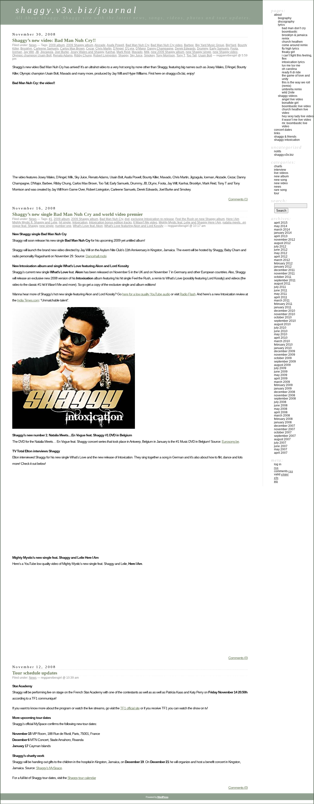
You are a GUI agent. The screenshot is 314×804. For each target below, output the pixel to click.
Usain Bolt (205, 55)
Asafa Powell (115, 45)
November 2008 (284, 395)
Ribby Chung (83, 55)
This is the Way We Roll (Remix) (296, 84)
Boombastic (289, 31)
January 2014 (283, 232)
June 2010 (281, 331)
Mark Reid (123, 52)
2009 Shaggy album (79, 45)
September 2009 (285, 361)
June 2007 (281, 446)
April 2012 (281, 256)
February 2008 (283, 419)
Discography (286, 21)
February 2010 (283, 344)
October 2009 (283, 358)
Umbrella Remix (292, 89)
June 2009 (281, 371)
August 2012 (282, 243)
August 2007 (282, 439)
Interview (280, 169)
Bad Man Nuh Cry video (167, 45)
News (33, 45)
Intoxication (80, 222)
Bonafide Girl (290, 102)
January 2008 (283, 422)
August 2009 (282, 365)
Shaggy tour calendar (81, 778)
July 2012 (280, 246)
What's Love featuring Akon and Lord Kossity (133, 226)
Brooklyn (26, 48)
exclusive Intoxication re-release (152, 219)
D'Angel (118, 48)
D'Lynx (129, 48)
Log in (277, 464)
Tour (276, 193)
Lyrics (281, 24)
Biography (284, 18)
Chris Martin (103, 48)
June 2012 (281, 249)
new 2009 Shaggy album (167, 52)
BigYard (231, 45)
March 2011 (282, 300)
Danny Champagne (160, 48)
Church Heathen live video (295, 111)
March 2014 (282, 229)
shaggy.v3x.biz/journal (76, 10)
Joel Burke (62, 52)
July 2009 (280, 368)
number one (63, 226)
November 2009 (284, 354)
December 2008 (284, 392)
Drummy (202, 48)
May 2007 (280, 449)
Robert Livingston (105, 55)
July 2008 (280, 402)
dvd (127, 219)
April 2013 (281, 236)
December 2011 (284, 270)
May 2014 (280, 226)
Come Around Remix (295, 45)
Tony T (180, 55)
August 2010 (282, 324)
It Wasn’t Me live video (296, 119)
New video (281, 183)
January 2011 (282, 307)
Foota (234, 48)
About (278, 14)
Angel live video (292, 99)
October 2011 (282, 277)
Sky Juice (136, 55)
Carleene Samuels (46, 48)
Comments (283, 471)
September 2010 (285, 321)
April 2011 (280, 297)
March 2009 (282, 382)
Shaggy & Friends (285, 136)
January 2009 (283, 388)
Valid (281, 474)
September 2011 (285, 280)
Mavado (137, 52)
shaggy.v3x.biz (284, 154)
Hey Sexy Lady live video (298, 116)
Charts (278, 166)
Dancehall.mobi (96, 256)
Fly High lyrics (290, 48)
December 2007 (284, 426)
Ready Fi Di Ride (291, 72)
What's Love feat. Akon (88, 226)
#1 (50, 219)
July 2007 (280, 442)
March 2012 (282, 260)
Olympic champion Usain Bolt (32, 55)
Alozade (99, 45)
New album (281, 176)
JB (37, 52)
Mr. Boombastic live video (294, 124)
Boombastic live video (296, 106)
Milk (146, 52)
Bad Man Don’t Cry (294, 28)
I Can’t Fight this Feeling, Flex (297, 57)
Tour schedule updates (34, 672)
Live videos (281, 173)
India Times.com (28, 300)
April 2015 (281, 222)
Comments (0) (238, 658)
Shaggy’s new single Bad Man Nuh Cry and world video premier (77, 214)
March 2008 (282, 415)
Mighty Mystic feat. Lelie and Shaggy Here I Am (190, 222)
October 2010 (283, 317)
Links (277, 133)
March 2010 (282, 341)
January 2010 (283, 348)
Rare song (280, 190)
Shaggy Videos (287, 96)
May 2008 (280, 409)
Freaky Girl (288, 52)
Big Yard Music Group (209, 45)
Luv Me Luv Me (291, 65)
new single (46, 226)
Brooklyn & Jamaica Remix (294, 36)
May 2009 (280, 375)
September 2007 (285, 436)
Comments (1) (238, 199)
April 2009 (281, 378)
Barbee (189, 45)
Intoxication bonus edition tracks (110, 222)
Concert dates (283, 129)
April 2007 (281, 452)
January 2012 (283, 266)
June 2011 (280, 290)
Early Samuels (219, 48)
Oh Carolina (289, 69)
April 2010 (281, 337)
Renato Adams (63, 55)
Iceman (17, 52)
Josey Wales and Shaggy (87, 52)
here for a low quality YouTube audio (146, 294)
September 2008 (285, 398)
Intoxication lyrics (293, 62)
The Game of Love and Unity (296, 77)
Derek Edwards (185, 48)
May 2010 (280, 334)
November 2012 (284, 239)
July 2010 (280, 327)
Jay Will (29, 52)
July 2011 (280, 287)
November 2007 (284, 429)
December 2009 (284, 351)
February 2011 (283, 304)
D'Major (141, 48)
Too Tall (191, 55)
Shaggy (123, 55)
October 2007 (283, 432)
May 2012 (280, 253)
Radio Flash (188, 294)
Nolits (277, 151)
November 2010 (284, 314)
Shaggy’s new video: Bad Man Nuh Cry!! (54, 40)
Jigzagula (46, 52)
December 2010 (284, 310)
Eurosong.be (230, 441)
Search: (279, 200)
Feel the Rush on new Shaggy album (200, 219)
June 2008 (281, 405)
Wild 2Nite (288, 92)
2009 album (57, 45)
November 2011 (284, 273)
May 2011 (280, 294)
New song (280, 180)
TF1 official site (130, 708)
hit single (65, 222)
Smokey (149, 55)
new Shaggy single (198, 52)
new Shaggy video (225, 52)
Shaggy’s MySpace (49, 768)
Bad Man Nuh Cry (137, 45)
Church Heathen (292, 41)
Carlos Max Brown (72, 48)
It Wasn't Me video (145, 222)
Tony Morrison (165, 55)
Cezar (90, 48)
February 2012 (283, 263)
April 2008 (281, 412)
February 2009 (283, 385)
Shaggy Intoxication (287, 140)
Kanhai (110, 52)
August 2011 (282, 283)
